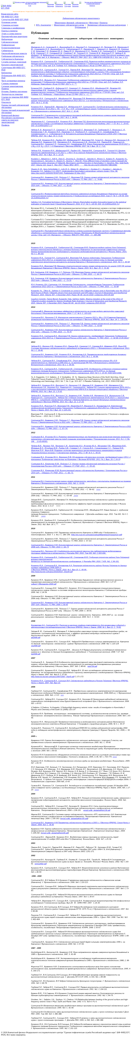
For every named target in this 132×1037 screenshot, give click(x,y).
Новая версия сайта (9, 14)
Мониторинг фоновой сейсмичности (71, 23)
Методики (93, 23)
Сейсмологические (9, 42)
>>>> (98, 489)
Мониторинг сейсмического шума (69, 25)
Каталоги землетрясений (12, 65)
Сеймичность (7, 50)
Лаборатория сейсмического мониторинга (81, 18)
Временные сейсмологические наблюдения (107, 25)
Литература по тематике (12, 94)
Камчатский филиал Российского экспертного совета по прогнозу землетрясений (12, 118)
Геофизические (8, 45)
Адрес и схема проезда (11, 34)
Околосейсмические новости (14, 53)
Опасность (6, 102)
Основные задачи (9, 22)
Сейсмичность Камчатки (12, 59)
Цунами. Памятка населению (14, 91)
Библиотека (6, 73)
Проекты (104, 23)
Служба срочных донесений (13, 62)
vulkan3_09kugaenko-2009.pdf (43, 584)
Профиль (5, 125)
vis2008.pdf (35, 646)
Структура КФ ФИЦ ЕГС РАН (14, 19)
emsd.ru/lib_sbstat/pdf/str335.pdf (74, 818)
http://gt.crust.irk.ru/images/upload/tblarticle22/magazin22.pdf (97, 535)
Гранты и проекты (9, 31)
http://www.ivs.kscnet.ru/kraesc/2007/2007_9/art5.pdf (52, 677)
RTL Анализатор (43, 25)
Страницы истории (9, 25)
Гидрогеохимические (10, 48)
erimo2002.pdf (41, 864)
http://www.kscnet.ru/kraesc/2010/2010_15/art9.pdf (52, 572)
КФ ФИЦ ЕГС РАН (10, 17)
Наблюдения (7, 39)
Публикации (80, 27)
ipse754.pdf (92, 666)
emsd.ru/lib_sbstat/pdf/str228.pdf (54, 833)
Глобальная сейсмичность (12, 56)
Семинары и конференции (13, 28)
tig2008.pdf (35, 654)
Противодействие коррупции (14, 36)
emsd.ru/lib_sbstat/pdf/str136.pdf (96, 810)
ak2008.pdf (35, 637)
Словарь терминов (9, 83)
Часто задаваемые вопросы (13, 81)
